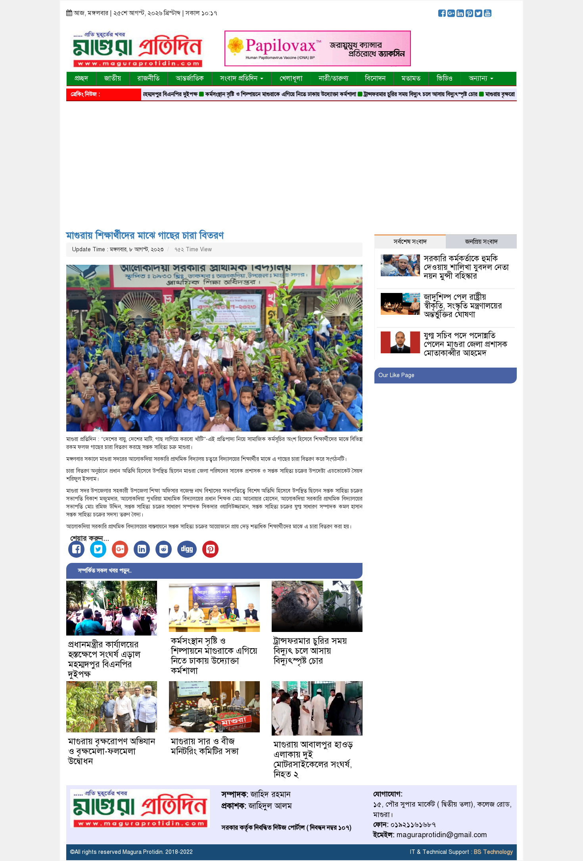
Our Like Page (396, 375)
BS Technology (492, 852)
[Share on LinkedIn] (142, 549)
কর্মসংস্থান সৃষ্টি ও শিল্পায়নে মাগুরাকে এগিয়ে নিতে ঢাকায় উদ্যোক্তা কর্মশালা (257, 94)
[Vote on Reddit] (163, 549)
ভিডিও (445, 78)
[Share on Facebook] (76, 549)
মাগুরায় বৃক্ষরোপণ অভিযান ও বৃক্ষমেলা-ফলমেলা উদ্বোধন (111, 751)
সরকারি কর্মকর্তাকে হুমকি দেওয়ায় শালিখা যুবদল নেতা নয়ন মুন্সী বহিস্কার (466, 267)
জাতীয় (112, 78)
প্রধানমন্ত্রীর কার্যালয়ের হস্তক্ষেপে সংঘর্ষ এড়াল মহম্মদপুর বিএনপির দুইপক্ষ (104, 659)
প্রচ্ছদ (81, 78)
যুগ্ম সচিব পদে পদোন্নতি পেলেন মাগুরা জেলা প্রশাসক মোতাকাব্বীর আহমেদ (465, 344)
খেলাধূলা (291, 78)
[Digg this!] (187, 549)
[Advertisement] (291, 162)
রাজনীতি (148, 78)
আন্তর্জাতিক (190, 78)
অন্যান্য (479, 78)
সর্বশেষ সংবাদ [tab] (410, 242)
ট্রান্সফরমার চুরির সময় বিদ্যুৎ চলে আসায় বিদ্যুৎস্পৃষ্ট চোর (397, 94)
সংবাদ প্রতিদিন (239, 78)
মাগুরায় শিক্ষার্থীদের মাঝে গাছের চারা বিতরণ (145, 235)
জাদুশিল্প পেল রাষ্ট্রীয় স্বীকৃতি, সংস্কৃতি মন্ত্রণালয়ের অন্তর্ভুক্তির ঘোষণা (463, 306)
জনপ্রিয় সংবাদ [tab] (481, 242)
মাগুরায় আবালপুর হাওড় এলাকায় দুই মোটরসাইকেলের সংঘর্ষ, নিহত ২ (313, 759)
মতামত (411, 78)
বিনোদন (375, 78)
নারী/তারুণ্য (334, 78)
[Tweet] (98, 549)
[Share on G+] (120, 549)
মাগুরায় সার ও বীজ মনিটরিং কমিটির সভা (205, 746)
